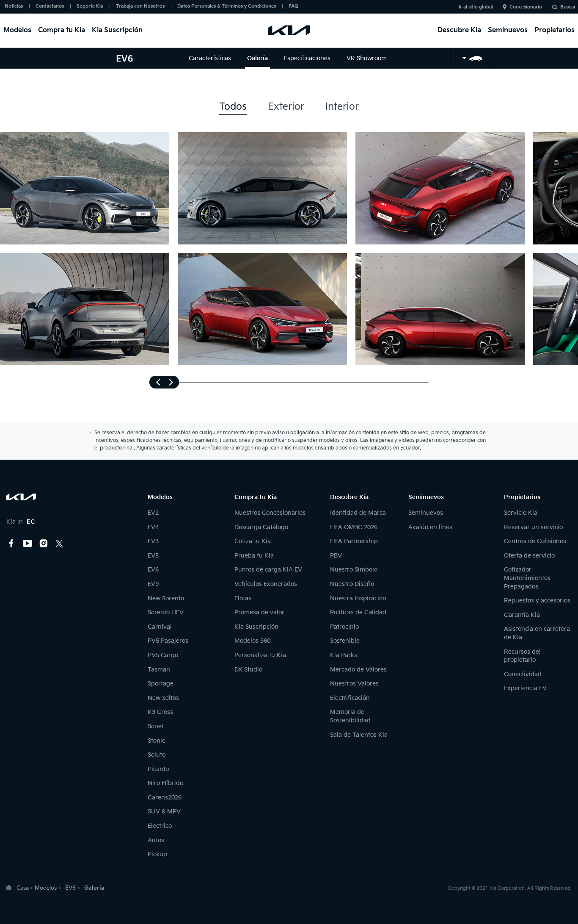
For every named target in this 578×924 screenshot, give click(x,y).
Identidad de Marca (358, 512)
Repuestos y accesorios (537, 600)
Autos (156, 840)
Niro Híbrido (165, 783)
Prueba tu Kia (254, 555)
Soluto (156, 754)
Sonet (156, 726)
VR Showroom (367, 58)
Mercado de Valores (358, 669)
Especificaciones (307, 58)
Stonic (156, 740)
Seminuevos (508, 30)
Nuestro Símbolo (353, 569)
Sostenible (345, 640)
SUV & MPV (164, 811)
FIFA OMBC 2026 (353, 527)
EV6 (153, 569)
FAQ (293, 6)
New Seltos (163, 698)
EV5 (153, 555)
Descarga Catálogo (261, 527)
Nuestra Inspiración (358, 598)
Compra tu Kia (61, 30)
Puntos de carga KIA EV (268, 569)
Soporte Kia (90, 6)
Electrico (160, 826)
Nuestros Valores (354, 683)
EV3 (153, 541)
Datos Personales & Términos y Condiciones (226, 6)
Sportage (160, 683)
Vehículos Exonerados (265, 584)
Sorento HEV (166, 612)
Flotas (242, 598)
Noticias (14, 6)
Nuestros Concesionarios (270, 512)
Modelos (17, 30)
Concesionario (525, 7)
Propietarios (554, 30)
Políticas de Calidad (358, 612)
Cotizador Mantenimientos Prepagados (527, 578)
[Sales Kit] (472, 58)
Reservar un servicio (533, 527)
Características (210, 58)
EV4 (153, 527)
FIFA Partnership (354, 541)
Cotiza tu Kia (252, 541)
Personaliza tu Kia (260, 655)
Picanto (158, 769)
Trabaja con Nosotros (140, 6)
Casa (23, 888)
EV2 (153, 512)
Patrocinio (344, 626)
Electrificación (350, 698)
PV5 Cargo (163, 655)
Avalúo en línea (430, 527)
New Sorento (166, 598)
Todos (233, 107)
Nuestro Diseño (352, 584)
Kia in (20, 521)
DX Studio (248, 669)
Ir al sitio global (476, 7)
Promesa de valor (259, 612)
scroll (164, 382)
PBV (336, 555)
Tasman (159, 669)
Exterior (286, 107)
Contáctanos (50, 6)
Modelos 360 (252, 640)
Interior (342, 107)
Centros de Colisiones (535, 541)
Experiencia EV (525, 688)
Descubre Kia (459, 30)
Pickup (157, 854)
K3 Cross (160, 712)
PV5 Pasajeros (168, 640)
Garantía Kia (522, 615)
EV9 (153, 584)
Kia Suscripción (117, 30)
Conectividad (523, 674)
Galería (257, 58)
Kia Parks (343, 655)
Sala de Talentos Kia (359, 734)
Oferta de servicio (529, 555)
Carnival (160, 626)
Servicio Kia (520, 512)
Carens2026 (165, 797)
